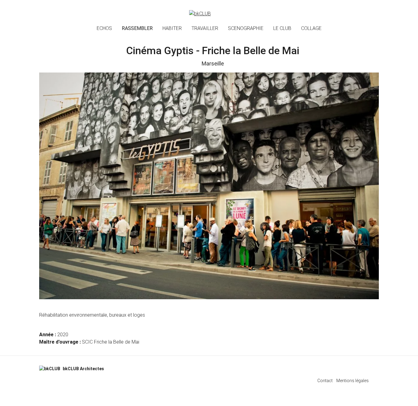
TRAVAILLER (205, 28)
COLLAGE (311, 28)
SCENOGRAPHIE (245, 28)
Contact (325, 380)
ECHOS (104, 28)
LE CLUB (282, 28)
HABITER (172, 28)
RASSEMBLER (137, 28)
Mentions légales (352, 380)
